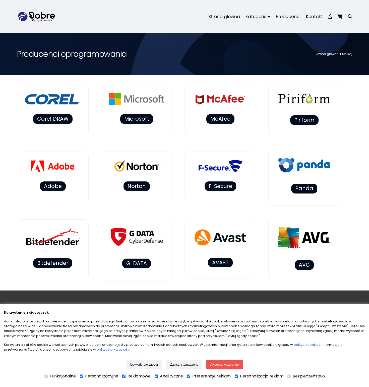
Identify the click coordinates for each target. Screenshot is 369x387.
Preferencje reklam (211, 376)
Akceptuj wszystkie (224, 364)
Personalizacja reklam (261, 376)
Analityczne (171, 376)
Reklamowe (139, 376)
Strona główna (327, 54)
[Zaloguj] (330, 16)
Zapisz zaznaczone (184, 364)
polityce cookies (307, 345)
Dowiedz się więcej (144, 364)
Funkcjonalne (63, 376)
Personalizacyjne (101, 376)
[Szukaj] (348, 16)
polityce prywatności (114, 349)
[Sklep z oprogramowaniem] (36, 17)
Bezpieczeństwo (309, 376)
